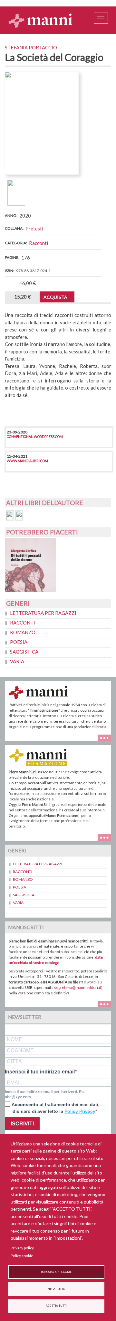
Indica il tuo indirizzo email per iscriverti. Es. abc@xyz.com (45, 1095)
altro (107, 836)
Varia (17, 661)
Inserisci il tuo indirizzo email (40, 1071)
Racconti (38, 243)
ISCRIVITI (22, 1123)
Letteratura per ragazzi (43, 613)
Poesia (18, 642)
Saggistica (24, 652)
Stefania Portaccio (31, 47)
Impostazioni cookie (56, 1272)
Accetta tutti (56, 1305)
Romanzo (22, 632)
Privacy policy (22, 1247)
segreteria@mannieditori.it (77, 987)
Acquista (55, 297)
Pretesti (34, 228)
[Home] (41, 20)
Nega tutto (56, 1289)
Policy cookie (22, 1255)
